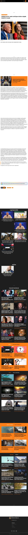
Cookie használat (13, 527)
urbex (2, 437)
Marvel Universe (21, 340)
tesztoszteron (20, 411)
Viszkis (25, 327)
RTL (12, 187)
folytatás (7, 301)
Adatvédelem (13, 526)
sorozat (20, 328)
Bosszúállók (22, 341)
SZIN (2, 467)
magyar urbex (16, 437)
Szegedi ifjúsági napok (6, 467)
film (2, 301)
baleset (11, 467)
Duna (4, 437)
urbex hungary (22, 437)
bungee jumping (3, 468)
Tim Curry (17, 314)
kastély (19, 438)
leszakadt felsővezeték (17, 467)
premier (7, 327)
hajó (11, 437)
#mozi (10, 327)
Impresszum (13, 525)
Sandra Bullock (18, 301)
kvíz (1, 357)
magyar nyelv (22, 357)
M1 (9, 494)
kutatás (6, 411)
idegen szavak (18, 357)
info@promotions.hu (14, 520)
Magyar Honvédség (4, 494)
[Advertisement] (14, 50)
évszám (4, 369)
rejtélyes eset (11, 385)
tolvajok (18, 385)
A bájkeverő (3, 340)
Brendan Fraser (7, 340)
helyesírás (17, 369)
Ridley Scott (3, 327)
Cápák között (9, 187)
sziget (2, 385)
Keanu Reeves (18, 327)
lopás (16, 385)
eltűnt (17, 494)
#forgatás (3, 315)
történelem (16, 438)
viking (2, 411)
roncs (2, 438)
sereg (8, 494)
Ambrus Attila (22, 327)
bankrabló (17, 328)
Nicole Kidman (22, 301)
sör (14, 385)
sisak (4, 411)
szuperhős (19, 341)
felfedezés (9, 411)
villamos (22, 467)
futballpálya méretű (6, 385)
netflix (15, 328)
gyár (17, 451)
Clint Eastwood (10, 314)
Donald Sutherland (5, 314)
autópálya (11, 494)
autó (4, 357)
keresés (19, 494)
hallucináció (23, 411)
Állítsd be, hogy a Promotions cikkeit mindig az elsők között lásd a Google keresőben (14, 183)
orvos (16, 411)
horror (12, 327)
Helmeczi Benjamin (10, 20)
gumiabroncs (3, 481)
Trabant (6, 437)
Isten (15, 411)
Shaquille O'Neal (16, 340)
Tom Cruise (4, 301)
